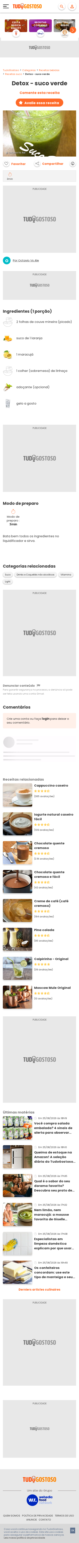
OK (72, 1530)
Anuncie (31, 1519)
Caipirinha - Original (51, 959)
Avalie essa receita (41, 102)
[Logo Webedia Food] (39, 1500)
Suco (8, 574)
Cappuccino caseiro (51, 785)
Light (7, 581)
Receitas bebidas (49, 70)
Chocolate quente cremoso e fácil (49, 874)
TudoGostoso (11, 70)
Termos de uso (64, 1515)
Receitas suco (13, 74)
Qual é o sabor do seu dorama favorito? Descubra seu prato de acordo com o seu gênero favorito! (53, 1186)
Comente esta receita (40, 93)
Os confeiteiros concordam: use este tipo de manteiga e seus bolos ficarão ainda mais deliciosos (54, 1272)
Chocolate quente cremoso (49, 845)
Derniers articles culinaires (39, 1290)
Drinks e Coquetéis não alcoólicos (35, 574)
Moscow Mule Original (52, 988)
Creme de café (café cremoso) (51, 903)
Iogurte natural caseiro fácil (53, 816)
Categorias (29, 70)
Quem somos (11, 1515)
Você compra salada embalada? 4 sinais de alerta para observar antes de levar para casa (53, 1128)
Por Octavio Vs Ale (26, 260)
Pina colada (44, 930)
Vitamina (66, 574)
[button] (73, 30)
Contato (45, 1519)
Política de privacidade (37, 1515)
